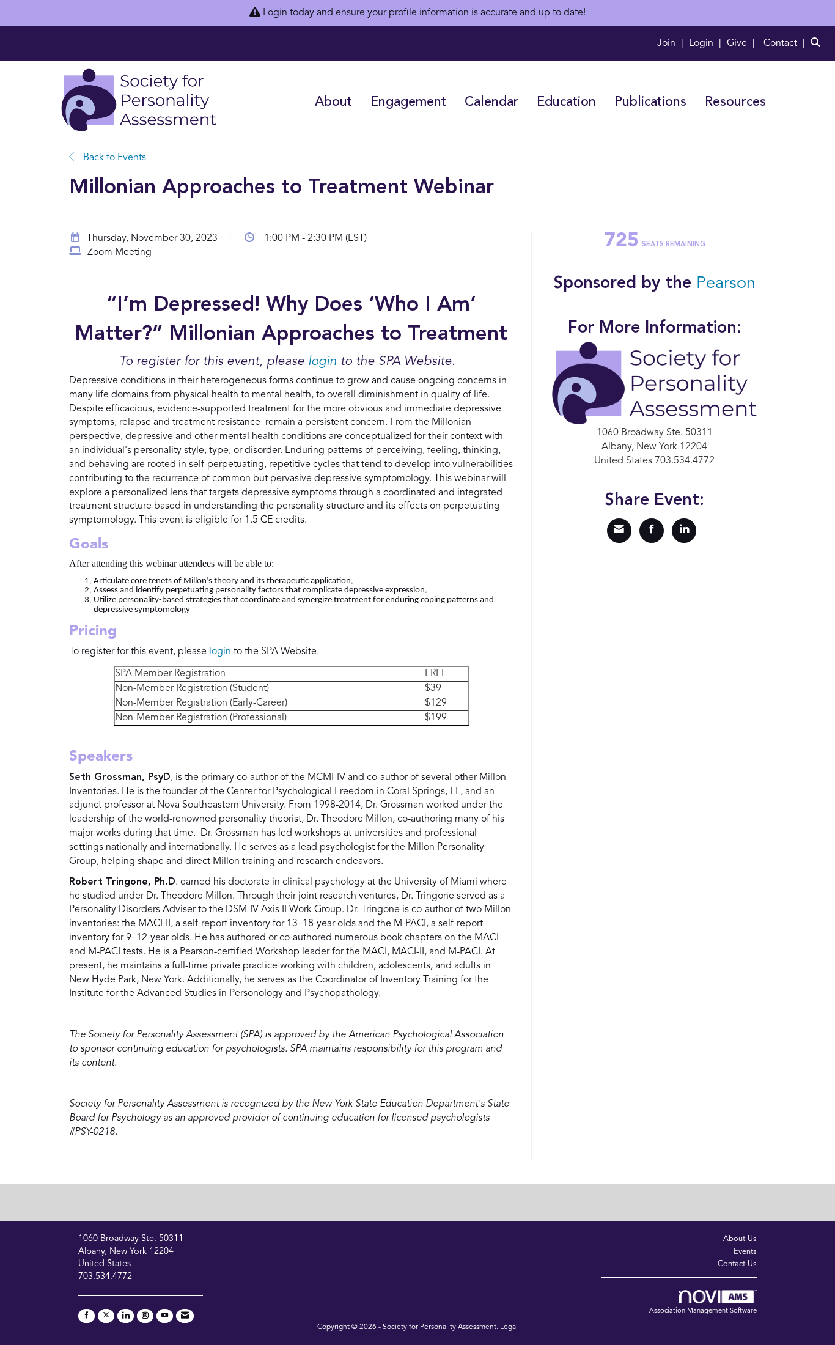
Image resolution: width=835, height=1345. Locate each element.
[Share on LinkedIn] (684, 530)
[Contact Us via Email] (185, 1316)
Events (745, 1252)
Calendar (491, 102)
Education (566, 102)
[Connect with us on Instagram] (145, 1316)
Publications (650, 102)
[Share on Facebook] (651, 530)
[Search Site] (818, 43)
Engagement (408, 102)
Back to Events (113, 158)
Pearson (726, 283)
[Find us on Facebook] (86, 1316)
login (322, 361)
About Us (740, 1239)
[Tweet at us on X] (106, 1316)
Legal (509, 1327)
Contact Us (737, 1264)
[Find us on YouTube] (164, 1316)
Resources (735, 102)
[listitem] (671, 43)
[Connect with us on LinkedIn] (125, 1316)
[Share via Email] (619, 530)
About (333, 102)
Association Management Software (703, 1311)
